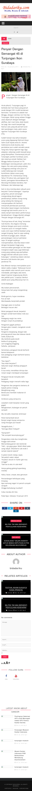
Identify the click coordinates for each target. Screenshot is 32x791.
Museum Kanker (9, 40)
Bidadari (6, 12)
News (5, 30)
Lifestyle (6, 22)
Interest (6, 26)
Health (5, 15)
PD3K (4, 37)
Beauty (5, 19)
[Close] (2, 2)
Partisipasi (7, 33)
